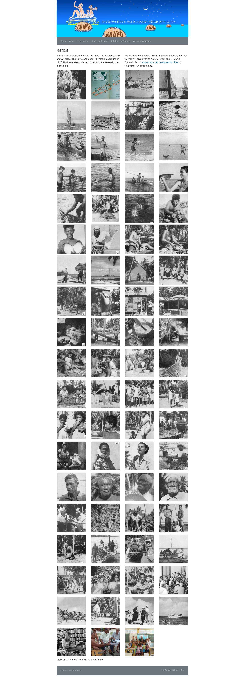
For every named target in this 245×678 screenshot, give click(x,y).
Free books (82, 41)
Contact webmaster (70, 670)
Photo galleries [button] (99, 41)
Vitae (71, 41)
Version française (142, 41)
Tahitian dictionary (121, 41)
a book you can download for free (159, 62)
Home (63, 41)
